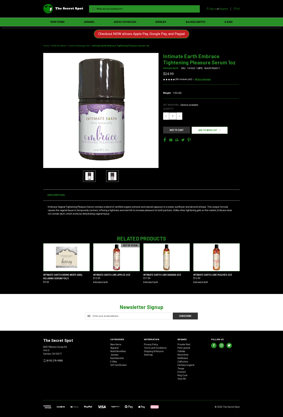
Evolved (182, 372)
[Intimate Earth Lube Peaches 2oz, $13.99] (216, 257)
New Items (57, 21)
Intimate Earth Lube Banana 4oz (162, 274)
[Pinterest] (189, 140)
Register (223, 9)
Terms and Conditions (155, 348)
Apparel (89, 21)
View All (182, 378)
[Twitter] (183, 140)
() (238, 9)
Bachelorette (195, 21)
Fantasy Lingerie (186, 365)
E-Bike (229, 21)
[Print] (177, 140)
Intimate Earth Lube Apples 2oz (111, 274)
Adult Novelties (125, 21)
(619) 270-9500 (54, 360)
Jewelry (160, 21)
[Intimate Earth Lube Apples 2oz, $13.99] (116, 257)
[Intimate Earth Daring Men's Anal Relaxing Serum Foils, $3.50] (66, 257)
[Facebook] (164, 140)
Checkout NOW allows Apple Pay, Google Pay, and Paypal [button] (141, 34)
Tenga (181, 368)
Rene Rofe (183, 354)
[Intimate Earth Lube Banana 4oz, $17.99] (166, 257)
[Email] (170, 140)
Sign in (212, 9)
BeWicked (183, 358)
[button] (202, 79)
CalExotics (183, 361)
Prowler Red (184, 344)
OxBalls (181, 351)
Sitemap (148, 354)
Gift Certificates (118, 365)
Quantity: (168, 109)
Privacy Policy (151, 344)
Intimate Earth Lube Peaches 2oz (212, 274)
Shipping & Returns (154, 351)
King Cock (183, 375)
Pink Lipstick (184, 348)
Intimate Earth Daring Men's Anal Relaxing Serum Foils (63, 276)
